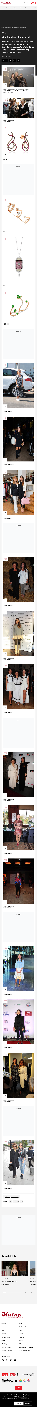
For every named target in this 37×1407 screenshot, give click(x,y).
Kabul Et (18, 1403)
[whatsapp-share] (10, 60)
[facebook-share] (3, 60)
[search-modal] (24, 3)
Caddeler (14, 8)
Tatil (35, 8)
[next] (31, 1292)
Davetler (8, 8)
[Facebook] (6, 1360)
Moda (30, 8)
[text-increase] (18, 60)
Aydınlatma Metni (11, 1399)
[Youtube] (15, 1360)
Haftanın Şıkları (23, 8)
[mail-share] (14, 60)
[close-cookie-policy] (34, 1403)
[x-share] (6, 60)
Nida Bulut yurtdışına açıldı (19, 27)
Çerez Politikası (22, 1397)
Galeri (9, 27)
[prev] (26, 1292)
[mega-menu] (28, 3)
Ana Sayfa (4, 27)
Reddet (27, 1403)
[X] (11, 1360)
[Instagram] (3, 1360)
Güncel (2, 8)
